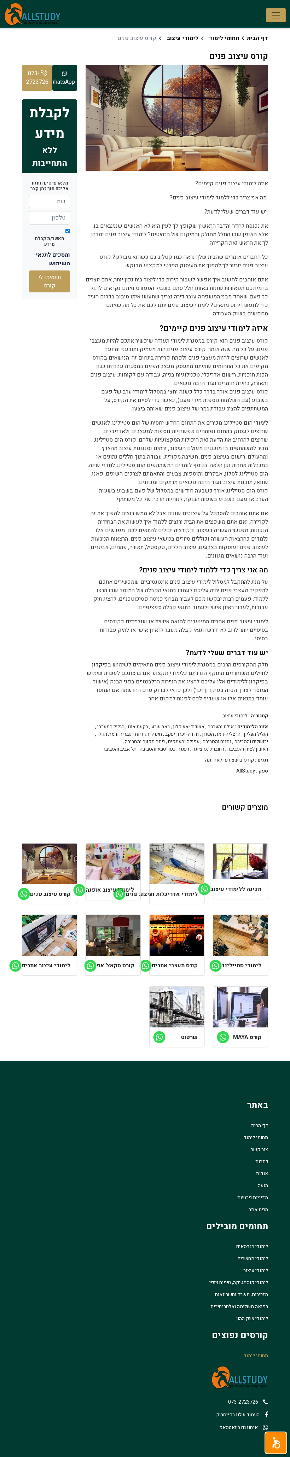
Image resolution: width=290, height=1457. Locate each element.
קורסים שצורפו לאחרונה (229, 760)
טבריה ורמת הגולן (114, 734)
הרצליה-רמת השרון (221, 734)
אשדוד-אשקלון (188, 726)
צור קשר (259, 1149)
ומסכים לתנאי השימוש (53, 259)
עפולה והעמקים (183, 741)
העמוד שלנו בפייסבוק (238, 1414)
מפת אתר (258, 1209)
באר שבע (160, 726)
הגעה (263, 1185)
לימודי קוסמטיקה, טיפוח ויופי (238, 1282)
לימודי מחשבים (253, 1258)
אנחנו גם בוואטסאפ (238, 1427)
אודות (262, 1173)
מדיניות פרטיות (252, 1197)
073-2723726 (37, 77)
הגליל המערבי (110, 726)
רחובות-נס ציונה (208, 749)
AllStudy (245, 771)
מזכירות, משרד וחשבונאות (241, 1294)
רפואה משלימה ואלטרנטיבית (239, 1306)
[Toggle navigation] (276, 15)
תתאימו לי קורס (50, 281)
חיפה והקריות (148, 734)
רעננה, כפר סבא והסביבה (164, 749)
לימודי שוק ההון (252, 1318)
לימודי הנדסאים (252, 1246)
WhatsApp (63, 82)
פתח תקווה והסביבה (145, 741)
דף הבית (257, 38)
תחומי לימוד (224, 38)
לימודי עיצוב (182, 38)
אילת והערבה (221, 726)
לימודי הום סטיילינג (246, 423)
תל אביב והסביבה (120, 749)
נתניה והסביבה (217, 741)
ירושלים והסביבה (251, 741)
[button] (275, 1442)
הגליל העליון (256, 734)
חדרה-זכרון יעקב (182, 734)
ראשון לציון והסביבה (247, 749)
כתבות (261, 1161)
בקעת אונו (138, 726)
